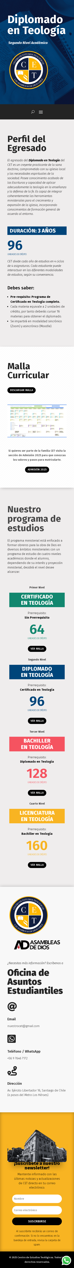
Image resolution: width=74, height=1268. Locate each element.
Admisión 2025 (37, 469)
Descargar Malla (21, 390)
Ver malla (37, 648)
